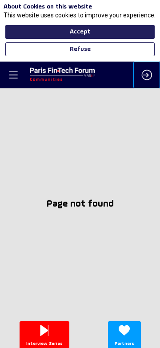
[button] (13, 75)
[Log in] (146, 75)
